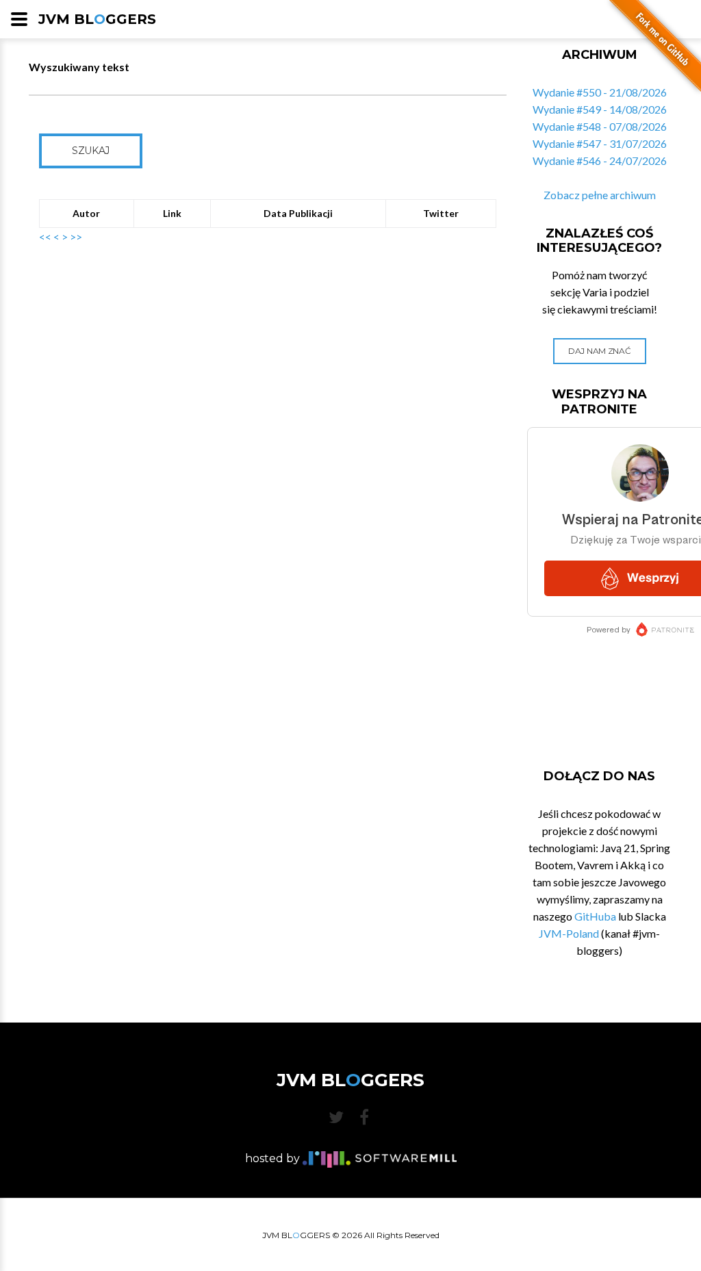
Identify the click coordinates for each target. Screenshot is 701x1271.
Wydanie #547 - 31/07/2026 (600, 143)
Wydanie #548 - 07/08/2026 (600, 126)
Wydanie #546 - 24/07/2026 (600, 160)
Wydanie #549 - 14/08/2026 (600, 109)
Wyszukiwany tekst (79, 66)
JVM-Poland (569, 933)
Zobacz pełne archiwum (600, 194)
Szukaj (91, 150)
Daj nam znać (599, 351)
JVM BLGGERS (97, 19)
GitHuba (595, 916)
